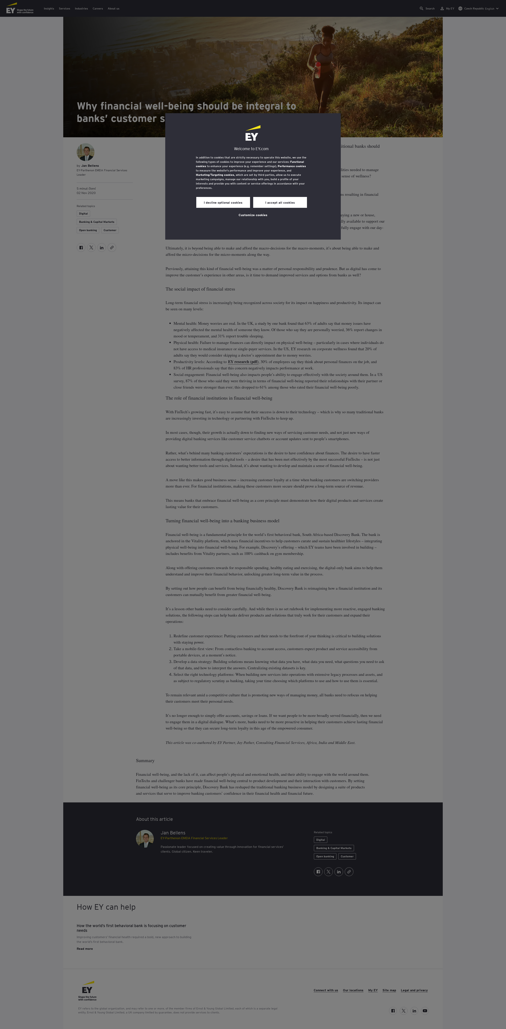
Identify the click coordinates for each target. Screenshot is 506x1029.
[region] (253, 176)
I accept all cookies (280, 202)
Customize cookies (253, 215)
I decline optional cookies (223, 202)
